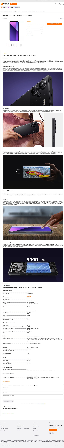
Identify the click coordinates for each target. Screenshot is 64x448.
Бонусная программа (4, 428)
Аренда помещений (36, 430)
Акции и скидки (3, 430)
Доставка (2, 426)
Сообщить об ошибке (6, 381)
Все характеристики (30, 35)
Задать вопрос (53, 429)
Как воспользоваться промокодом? (23, 428)
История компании (36, 426)
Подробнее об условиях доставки (8, 413)
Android (28, 297)
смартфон (29, 296)
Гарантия (18, 430)
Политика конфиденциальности (38, 433)
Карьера (34, 428)
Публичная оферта (36, 435)
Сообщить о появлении (54, 23)
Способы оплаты (19, 426)
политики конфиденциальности (41, 403)
